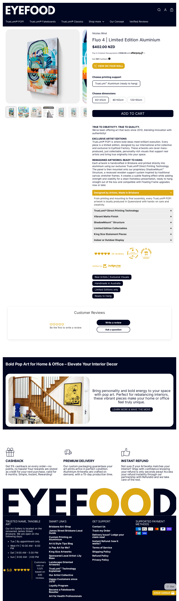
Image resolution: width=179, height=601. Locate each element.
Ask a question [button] (113, 329)
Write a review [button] (113, 322)
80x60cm (118, 100)
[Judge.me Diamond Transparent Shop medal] (132, 253)
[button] (159, 10)
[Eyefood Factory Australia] (30, 10)
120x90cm (136, 100)
